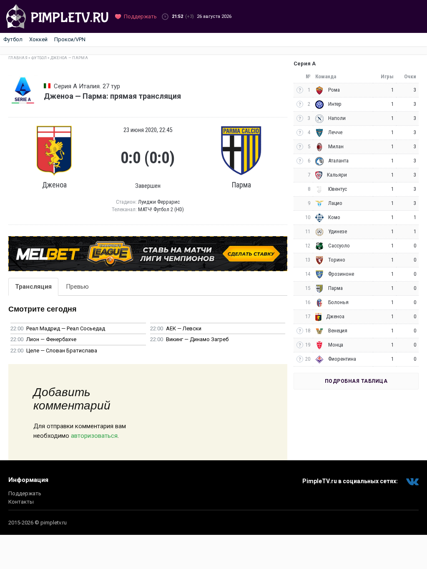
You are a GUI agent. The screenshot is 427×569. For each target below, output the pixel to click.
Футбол (13, 39)
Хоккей (38, 39)
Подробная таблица (356, 381)
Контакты (21, 502)
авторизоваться (94, 435)
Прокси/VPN (69, 39)
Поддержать (24, 493)
